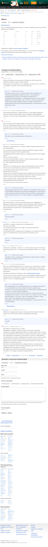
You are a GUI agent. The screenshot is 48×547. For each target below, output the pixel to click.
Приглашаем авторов (36, 537)
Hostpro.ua (2, 459)
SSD (13, 58)
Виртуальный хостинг (22, 525)
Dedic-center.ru (3, 515)
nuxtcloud (9, 474)
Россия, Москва (18, 48)
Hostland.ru (2, 444)
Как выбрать (39, 7)
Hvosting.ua (3, 460)
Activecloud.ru (3, 500)
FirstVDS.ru (3, 485)
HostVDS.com (3, 493)
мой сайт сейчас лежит (37, 383)
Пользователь (5, 309)
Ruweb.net (9, 480)
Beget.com (20, 13)
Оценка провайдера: (7, 380)
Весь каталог (34, 10)
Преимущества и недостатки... (7, 54)
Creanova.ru (3, 514)
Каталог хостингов (5, 532)
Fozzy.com (2, 487)
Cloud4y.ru (2, 501)
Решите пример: (6, 407)
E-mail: (3, 370)
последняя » (40, 355)
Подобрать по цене (15, 7)
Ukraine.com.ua (10, 459)
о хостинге (5, 362)
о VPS (11, 362)
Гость (4, 245)
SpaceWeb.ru (10, 442)
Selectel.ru (8, 13)
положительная (15, 383)
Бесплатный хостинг (21, 534)
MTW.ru (9, 473)
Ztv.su (9, 494)
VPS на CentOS (24, 58)
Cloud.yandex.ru (3, 480)
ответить (4, 87)
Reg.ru (9, 438)
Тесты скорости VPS (12, 10)
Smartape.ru (10, 516)
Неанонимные (9, 74)
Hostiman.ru (3, 443)
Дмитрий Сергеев (13, 540)
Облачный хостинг (21, 532)
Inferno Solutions (11, 468)
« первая (8, 355)
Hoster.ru (6, 11)
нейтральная (6, 383)
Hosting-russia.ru (3, 491)
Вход (44, 7)
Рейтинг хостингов (5, 525)
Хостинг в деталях (21, 542)
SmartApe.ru (10, 441)
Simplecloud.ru (13, 11)
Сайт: (2, 374)
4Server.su (2, 472)
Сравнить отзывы (5, 530)
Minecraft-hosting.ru (11, 511)
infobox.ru (9, 501)
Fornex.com (3, 486)
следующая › (32, 355)
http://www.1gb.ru (5, 25)
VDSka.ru (9, 488)
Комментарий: (5, 386)
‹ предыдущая (15, 355)
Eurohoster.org (3, 482)
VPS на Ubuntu (38, 58)
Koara (9, 471)
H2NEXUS (2, 488)
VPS (6, 10)
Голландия (40, 529)
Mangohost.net (10, 510)
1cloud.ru (2, 469)
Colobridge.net (27, 11)
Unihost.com (10, 518)
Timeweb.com (10, 444)
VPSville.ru (10, 491)
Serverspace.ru (10, 482)
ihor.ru (2, 495)
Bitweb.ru (2, 13)
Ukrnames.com (10, 460)
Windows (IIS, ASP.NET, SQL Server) (9, 57)
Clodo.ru (2, 479)
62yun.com (2, 473)
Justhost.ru (10, 469)
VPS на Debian (31, 58)
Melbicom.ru (10, 472)
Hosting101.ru (3, 7)
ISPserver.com (3, 448)
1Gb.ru (2, 437)
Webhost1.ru (10, 445)
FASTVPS (2, 516)
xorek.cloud (10, 448)
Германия (25, 48)
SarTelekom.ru (10, 515)
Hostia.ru (2, 442)
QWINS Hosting (10, 514)
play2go (9, 475)
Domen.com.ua (3, 456)
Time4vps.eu (10, 485)
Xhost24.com (10, 493)
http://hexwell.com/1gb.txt (33, 273)
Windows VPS (18, 58)
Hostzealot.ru (3, 518)
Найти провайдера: (6, 426)
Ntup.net (9, 512)
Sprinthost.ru (10, 443)
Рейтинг (8, 7)
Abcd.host (2, 510)
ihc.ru (1, 494)
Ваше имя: (4, 365)
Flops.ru (2, 502)
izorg (4, 144)
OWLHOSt (9, 437)
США (32, 530)
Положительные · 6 (20, 74)
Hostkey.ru (2, 492)
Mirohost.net (10, 456)
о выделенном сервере (21, 362)
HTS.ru (2, 445)
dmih (6, 91)
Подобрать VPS (24, 7)
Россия (33, 525)
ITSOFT (9, 509)
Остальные (10, 450)
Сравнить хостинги (32, 7)
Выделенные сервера (25, 10)
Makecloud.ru (10, 502)
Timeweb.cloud (10, 517)
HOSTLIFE (2, 458)
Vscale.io (14, 13)
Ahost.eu (2, 475)
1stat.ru (33, 222)
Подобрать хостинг (6, 527)
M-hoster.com (10, 436)
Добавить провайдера (6, 431)
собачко (4, 222)
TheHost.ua (10, 457)
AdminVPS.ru (3, 474)
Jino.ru (2, 449)
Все (3, 74)
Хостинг (2, 10)
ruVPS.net (9, 479)
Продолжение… (11, 140)
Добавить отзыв (6, 15)
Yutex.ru (9, 449)
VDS (17, 527)
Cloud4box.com (3, 481)
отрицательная (25, 383)
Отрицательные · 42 (34, 74)
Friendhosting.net (3, 457)
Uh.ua (9, 458)
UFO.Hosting (10, 487)
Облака (18, 10)
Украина (33, 527)
